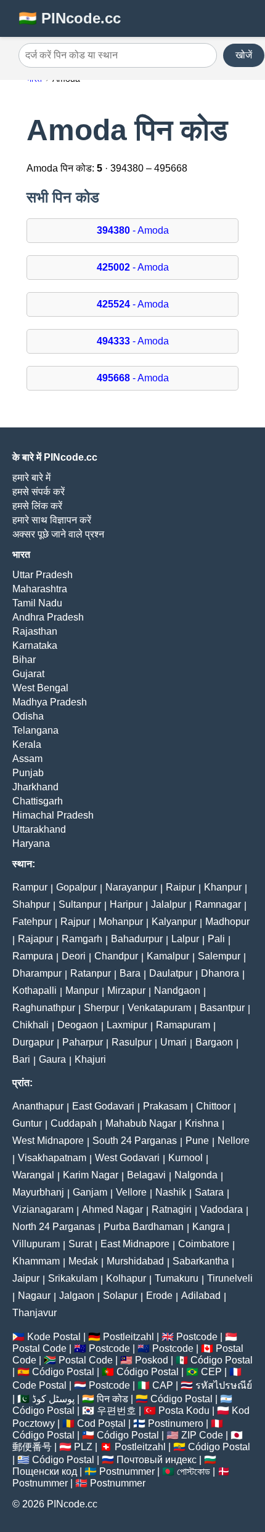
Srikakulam (72, 1278)
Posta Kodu (184, 1410)
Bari (21, 1059)
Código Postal (221, 1360)
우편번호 (116, 1410)
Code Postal (39, 1385)
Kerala (26, 744)
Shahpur (31, 904)
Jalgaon (76, 1295)
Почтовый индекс (156, 1460)
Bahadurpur (137, 939)
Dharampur (37, 973)
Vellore (131, 1192)
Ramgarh (82, 939)
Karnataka (34, 645)
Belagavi (146, 1175)
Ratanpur (90, 973)
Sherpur (101, 1007)
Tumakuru (176, 1278)
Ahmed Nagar (112, 1209)
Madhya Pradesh (49, 702)
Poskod (151, 1360)
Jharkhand (35, 787)
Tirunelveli (230, 1278)
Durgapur (33, 1042)
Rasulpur (132, 1042)
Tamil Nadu (37, 603)
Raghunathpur (43, 1007)
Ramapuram (183, 1025)
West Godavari (127, 1158)
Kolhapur (126, 1278)
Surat (80, 1244)
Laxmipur (127, 1025)
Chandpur (116, 956)
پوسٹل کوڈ (53, 1399)
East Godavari (103, 1106)
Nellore (234, 1140)
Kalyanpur (174, 921)
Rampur (29, 887)
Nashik (170, 1192)
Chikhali (30, 1025)
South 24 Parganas (134, 1140)
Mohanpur (121, 921)
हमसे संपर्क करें (38, 491)
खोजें (243, 55)
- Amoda (133, 230)
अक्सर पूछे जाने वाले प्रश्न (58, 534)
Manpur (82, 990)
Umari (173, 1042)
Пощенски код (44, 1471)
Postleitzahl (128, 1337)
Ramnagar (218, 904)
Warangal (33, 1175)
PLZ (83, 1447)
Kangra (208, 1226)
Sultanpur (80, 904)
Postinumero (175, 1423)
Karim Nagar (90, 1175)
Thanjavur (34, 1313)
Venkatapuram (159, 1007)
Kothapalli (34, 990)
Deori (74, 956)
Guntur (27, 1123)
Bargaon (214, 1042)
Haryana (31, 843)
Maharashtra (39, 589)
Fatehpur (32, 921)
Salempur (219, 956)
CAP (162, 1385)
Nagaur (34, 1295)
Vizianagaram (42, 1209)
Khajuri (90, 1059)
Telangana (35, 730)
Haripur (126, 904)
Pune (197, 1140)
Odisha (28, 716)
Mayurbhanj (38, 1192)
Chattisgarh (37, 801)
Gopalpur (76, 887)
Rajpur (75, 921)
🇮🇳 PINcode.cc (69, 18)
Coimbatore (203, 1244)
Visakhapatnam (52, 1158)
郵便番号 (32, 1447)
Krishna (202, 1123)
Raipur (180, 887)
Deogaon (77, 1025)
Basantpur (222, 1007)
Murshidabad (135, 1261)
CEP (211, 1372)
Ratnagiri (172, 1209)
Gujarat (28, 674)
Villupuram (36, 1244)
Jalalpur (168, 904)
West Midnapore (48, 1140)
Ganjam (90, 1192)
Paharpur (82, 1042)
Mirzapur (126, 990)
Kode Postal (54, 1337)
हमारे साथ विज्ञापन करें (51, 520)
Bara (130, 973)
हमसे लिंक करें (37, 506)
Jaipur (25, 1278)
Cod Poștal (101, 1423)
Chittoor (213, 1106)
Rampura (32, 956)
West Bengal (40, 688)
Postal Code (39, 1348)
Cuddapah (74, 1123)
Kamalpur (168, 956)
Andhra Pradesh (48, 617)
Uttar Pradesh (42, 575)
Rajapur (35, 939)
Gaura (52, 1059)
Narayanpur (131, 887)
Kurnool (185, 1158)
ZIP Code (202, 1435)
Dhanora (220, 973)
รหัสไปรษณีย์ (223, 1385)
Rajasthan (34, 631)
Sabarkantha (201, 1261)
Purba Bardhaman (144, 1226)
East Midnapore (134, 1244)
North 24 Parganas (53, 1226)
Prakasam (165, 1106)
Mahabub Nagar (140, 1123)
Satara (209, 1192)
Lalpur (185, 939)
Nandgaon (177, 990)
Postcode (197, 1337)
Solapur (120, 1295)
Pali (216, 939)
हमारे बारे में (31, 477)
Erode (159, 1295)
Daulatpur (170, 973)
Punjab (28, 773)
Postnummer (127, 1471)
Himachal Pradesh (53, 815)
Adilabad (201, 1295)
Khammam (36, 1261)
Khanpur (223, 887)
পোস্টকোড (193, 1471)
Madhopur (227, 921)
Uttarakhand (39, 829)
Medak (83, 1261)
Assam (27, 758)
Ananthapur (37, 1106)
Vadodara (221, 1209)
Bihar (24, 659)
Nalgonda (196, 1175)
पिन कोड (112, 1399)
